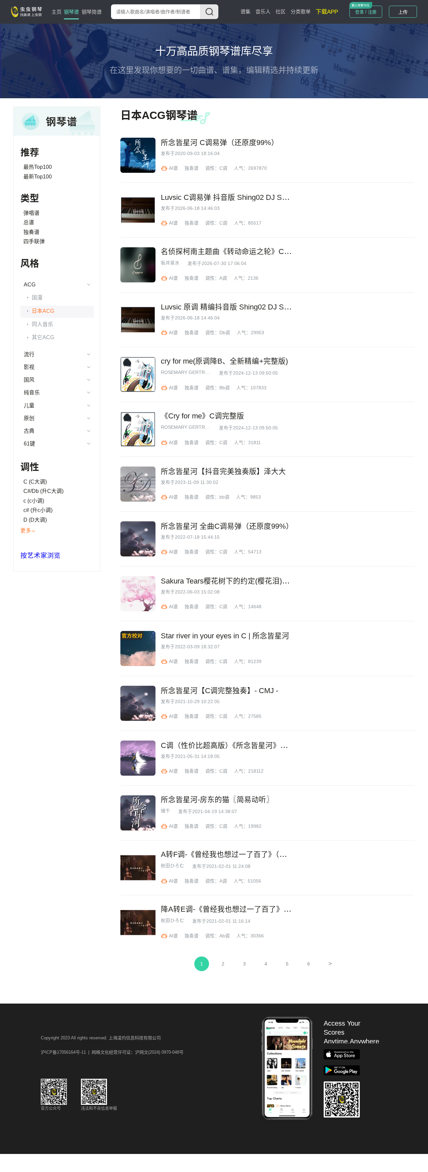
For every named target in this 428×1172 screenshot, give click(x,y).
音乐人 (263, 11)
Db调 (224, 332)
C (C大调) (35, 482)
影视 (29, 367)
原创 (29, 418)
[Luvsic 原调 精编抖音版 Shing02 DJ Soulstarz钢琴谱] (137, 319)
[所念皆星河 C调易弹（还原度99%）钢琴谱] (137, 155)
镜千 (165, 811)
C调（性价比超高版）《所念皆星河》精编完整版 (239, 746)
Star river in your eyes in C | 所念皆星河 (225, 636)
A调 (223, 278)
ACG (29, 284)
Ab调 (224, 935)
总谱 (28, 222)
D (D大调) (35, 520)
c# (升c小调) (37, 510)
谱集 (245, 11)
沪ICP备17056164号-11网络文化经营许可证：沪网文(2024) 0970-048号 (112, 1052)
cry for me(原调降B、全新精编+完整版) (224, 361)
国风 (29, 380)
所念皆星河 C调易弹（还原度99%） (220, 143)
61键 (29, 443)
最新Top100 (37, 176)
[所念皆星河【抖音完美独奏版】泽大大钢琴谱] (137, 484)
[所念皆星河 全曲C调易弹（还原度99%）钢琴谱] (137, 538)
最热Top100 (37, 167)
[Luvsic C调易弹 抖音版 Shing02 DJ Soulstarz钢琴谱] (137, 210)
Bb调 (224, 387)
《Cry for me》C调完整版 (202, 416)
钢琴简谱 (92, 11)
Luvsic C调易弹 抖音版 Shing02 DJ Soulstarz (234, 197)
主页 (56, 11)
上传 (403, 12)
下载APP (327, 12)
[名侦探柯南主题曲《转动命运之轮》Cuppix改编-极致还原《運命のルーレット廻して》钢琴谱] (137, 264)
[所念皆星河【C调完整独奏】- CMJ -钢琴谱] (137, 703)
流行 (29, 354)
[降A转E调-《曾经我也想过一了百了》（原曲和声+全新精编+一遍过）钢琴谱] (137, 922)
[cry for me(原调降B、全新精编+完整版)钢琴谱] (137, 374)
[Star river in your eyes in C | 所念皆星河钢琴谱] (137, 648)
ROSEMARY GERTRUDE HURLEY (186, 372)
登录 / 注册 (366, 11)
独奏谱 (31, 232)
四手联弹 (34, 241)
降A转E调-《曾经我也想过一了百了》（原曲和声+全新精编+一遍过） (272, 909)
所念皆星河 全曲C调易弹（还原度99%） (227, 526)
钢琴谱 (71, 11)
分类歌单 (301, 11)
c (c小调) (33, 501)
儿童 (29, 405)
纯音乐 (32, 392)
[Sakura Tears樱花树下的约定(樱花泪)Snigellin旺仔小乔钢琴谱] (137, 593)
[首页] (27, 11)
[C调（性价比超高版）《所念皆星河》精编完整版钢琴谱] (137, 758)
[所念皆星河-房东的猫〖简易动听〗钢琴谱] (137, 812)
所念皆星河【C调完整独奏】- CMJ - (219, 691)
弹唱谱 (31, 213)
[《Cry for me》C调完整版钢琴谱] (137, 429)
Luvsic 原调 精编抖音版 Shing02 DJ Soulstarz (235, 307)
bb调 (224, 497)
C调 (223, 168)
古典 (29, 431)
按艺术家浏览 (40, 555)
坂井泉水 (170, 263)
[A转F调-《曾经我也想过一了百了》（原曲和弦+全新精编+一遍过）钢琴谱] (137, 867)
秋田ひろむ (172, 866)
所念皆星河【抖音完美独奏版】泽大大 (223, 472)
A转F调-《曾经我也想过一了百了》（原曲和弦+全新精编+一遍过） (268, 855)
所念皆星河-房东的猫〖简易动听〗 (217, 800)
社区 (281, 11)
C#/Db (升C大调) (43, 491)
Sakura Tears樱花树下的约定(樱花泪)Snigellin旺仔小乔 (250, 581)
